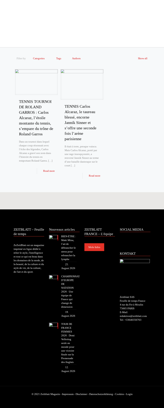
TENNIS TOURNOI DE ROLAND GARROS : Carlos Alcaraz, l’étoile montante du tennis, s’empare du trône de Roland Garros (36, 117)
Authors (76, 58)
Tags (58, 58)
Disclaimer (81, 394)
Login (129, 394)
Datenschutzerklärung (101, 394)
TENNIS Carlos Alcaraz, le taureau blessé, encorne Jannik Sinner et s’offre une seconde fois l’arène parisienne (80, 122)
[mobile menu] (17, 41)
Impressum (68, 394)
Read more (49, 170)
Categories (39, 58)
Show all (142, 58)
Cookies (119, 394)
